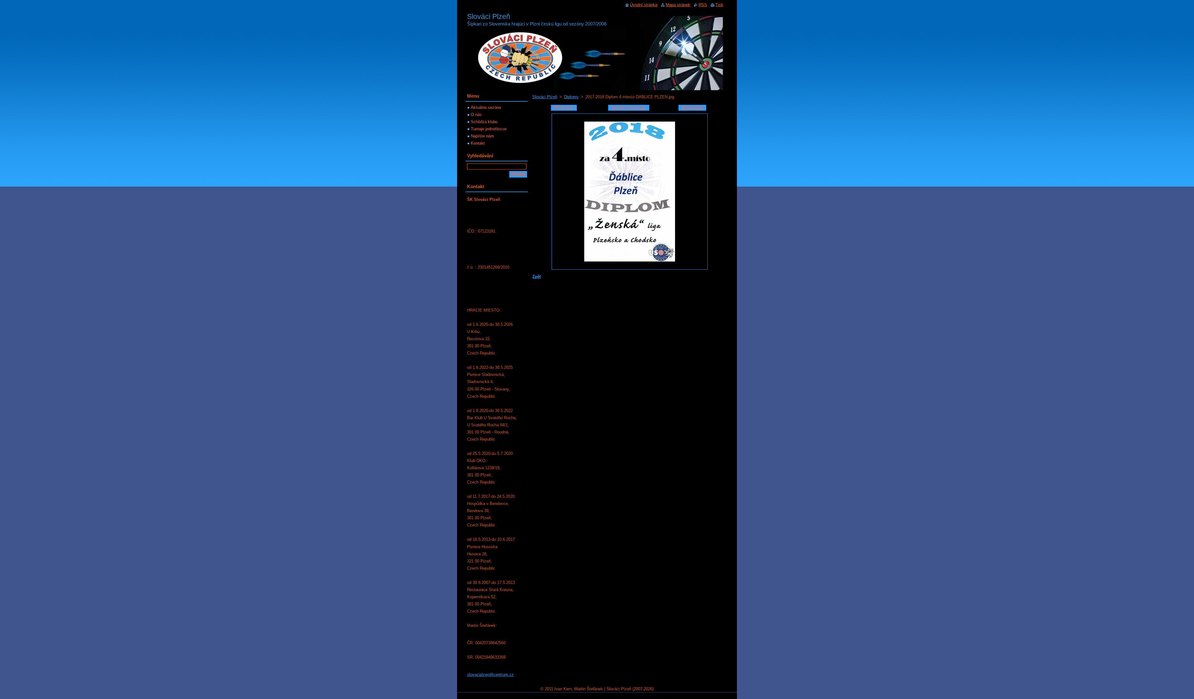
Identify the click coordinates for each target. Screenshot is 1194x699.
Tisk (719, 4)
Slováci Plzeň (544, 97)
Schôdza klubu (484, 121)
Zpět (536, 276)
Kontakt (478, 143)
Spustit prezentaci (628, 107)
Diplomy (571, 97)
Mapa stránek (678, 4)
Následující (692, 107)
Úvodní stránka (643, 4)
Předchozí (564, 107)
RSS (703, 4)
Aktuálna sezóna (486, 107)
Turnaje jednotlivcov (489, 129)
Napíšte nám (482, 136)
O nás (476, 114)
